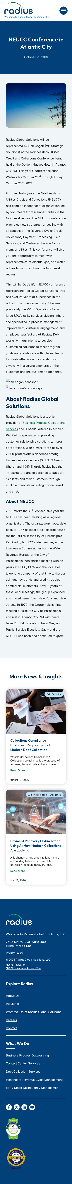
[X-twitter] (17, 1107)
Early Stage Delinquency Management (32, 1088)
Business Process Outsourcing (27, 1055)
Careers (11, 1020)
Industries (13, 1004)
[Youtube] (32, 1107)
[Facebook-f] (9, 1107)
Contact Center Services (23, 1063)
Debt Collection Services (23, 1071)
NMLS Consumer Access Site (23, 968)
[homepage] (19, 919)
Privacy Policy (14, 953)
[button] (63, 11)
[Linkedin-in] (24, 1107)
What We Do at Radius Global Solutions (33, 1012)
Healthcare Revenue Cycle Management (34, 1080)
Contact (11, 1028)
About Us (12, 996)
